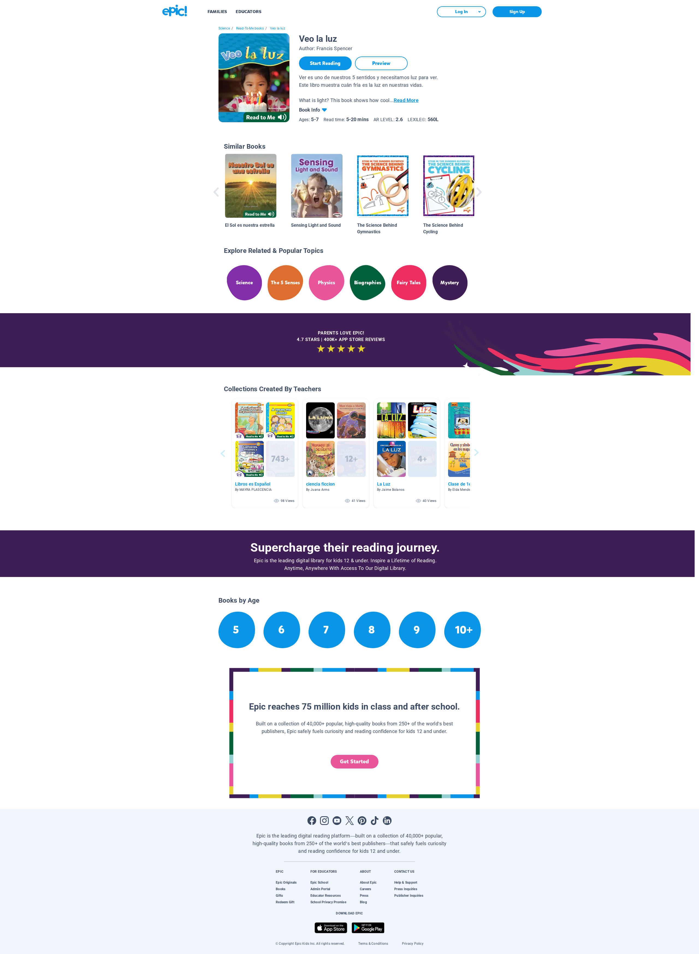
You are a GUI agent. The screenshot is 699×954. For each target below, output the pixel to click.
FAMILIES (217, 11)
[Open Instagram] (324, 820)
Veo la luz (277, 28)
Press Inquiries (405, 889)
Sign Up (517, 11)
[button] (265, 453)
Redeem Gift (285, 902)
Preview (381, 63)
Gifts (279, 896)
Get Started (354, 761)
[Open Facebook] (311, 820)
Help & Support (405, 882)
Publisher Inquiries (408, 896)
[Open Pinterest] (362, 820)
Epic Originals (286, 882)
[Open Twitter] (349, 820)
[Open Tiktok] (374, 820)
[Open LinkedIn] (387, 820)
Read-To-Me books (250, 28)
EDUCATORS (248, 11)
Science (224, 28)
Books (280, 889)
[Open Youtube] (337, 820)
